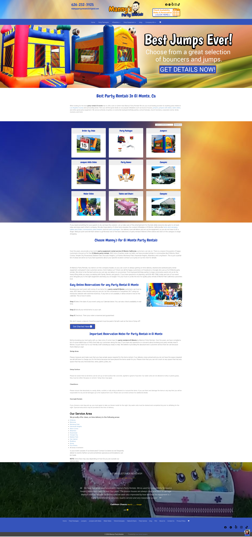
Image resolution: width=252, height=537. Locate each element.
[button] (19, 56)
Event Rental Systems (142, 534)
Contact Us (170, 521)
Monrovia (73, 422)
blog (140, 22)
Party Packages (103, 22)
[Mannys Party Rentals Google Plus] (169, 5)
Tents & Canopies (119, 521)
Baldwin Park (74, 437)
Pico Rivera (73, 445)
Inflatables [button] (115, 22)
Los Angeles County (76, 108)
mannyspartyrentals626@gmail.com (85, 8)
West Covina (74, 429)
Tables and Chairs (126, 193)
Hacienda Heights (76, 426)
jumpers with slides (165, 108)
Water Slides (89, 193)
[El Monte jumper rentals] (126, 56)
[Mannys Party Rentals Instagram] (175, 5)
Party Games (126, 162)
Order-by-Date (88, 130)
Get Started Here (81, 326)
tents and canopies (170, 227)
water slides (176, 108)
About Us (162, 521)
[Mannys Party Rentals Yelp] (172, 5)
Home (93, 22)
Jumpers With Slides (88, 162)
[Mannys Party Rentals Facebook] (166, 5)
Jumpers (163, 130)
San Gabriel (73, 439)
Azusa (72, 443)
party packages (114, 229)
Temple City (74, 435)
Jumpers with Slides (95, 521)
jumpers (155, 108)
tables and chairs (76, 229)
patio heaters (97, 229)
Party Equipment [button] (129, 22)
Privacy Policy (181, 521)
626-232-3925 (82, 4)
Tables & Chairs (132, 521)
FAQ (155, 521)
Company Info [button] (150, 22)
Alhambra (73, 431)
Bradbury (73, 441)
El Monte (73, 420)
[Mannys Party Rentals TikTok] (179, 5)
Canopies (163, 162)
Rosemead (73, 433)
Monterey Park (74, 424)
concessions (87, 229)
